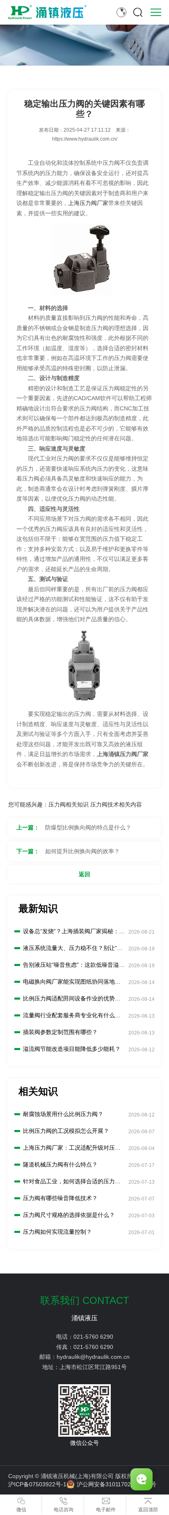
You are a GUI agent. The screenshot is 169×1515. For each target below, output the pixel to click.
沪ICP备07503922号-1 (37, 1484)
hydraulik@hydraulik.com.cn (93, 1356)
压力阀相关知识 (68, 804)
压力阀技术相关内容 (116, 804)
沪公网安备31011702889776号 (116, 1484)
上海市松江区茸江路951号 (93, 1367)
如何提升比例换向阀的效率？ (82, 851)
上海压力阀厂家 (88, 203)
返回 (84, 874)
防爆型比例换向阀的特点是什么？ (88, 827)
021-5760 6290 (93, 1336)
